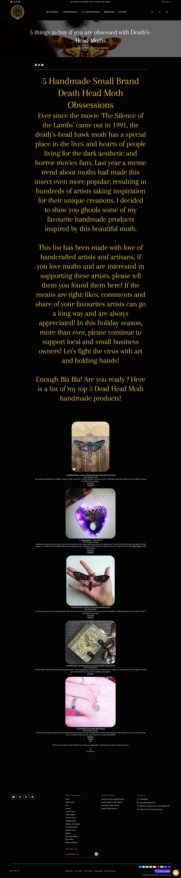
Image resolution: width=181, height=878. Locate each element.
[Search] (152, 12)
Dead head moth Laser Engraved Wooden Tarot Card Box (96, 665)
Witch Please (137, 546)
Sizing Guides (69, 802)
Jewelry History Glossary (109, 808)
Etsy (90, 741)
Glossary (68, 808)
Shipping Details (70, 821)
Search (67, 799)
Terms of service (88, 871)
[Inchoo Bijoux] (17, 12)
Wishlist (68, 833)
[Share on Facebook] (36, 64)
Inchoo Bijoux (155, 875)
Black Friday (69, 839)
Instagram (90, 485)
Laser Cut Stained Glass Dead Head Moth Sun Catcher (98, 475)
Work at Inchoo (70, 830)
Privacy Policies (70, 815)
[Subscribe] (96, 854)
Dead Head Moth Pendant (96, 728)
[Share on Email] (42, 64)
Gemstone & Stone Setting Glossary (112, 799)
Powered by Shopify (165, 875)
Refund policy (69, 871)
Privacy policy (78, 871)
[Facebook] (11, 2)
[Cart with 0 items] (167, 12)
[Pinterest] (19, 2)
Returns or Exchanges (72, 824)
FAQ (66, 805)
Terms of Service (70, 818)
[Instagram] (14, 2)
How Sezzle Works (71, 827)
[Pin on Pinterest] (39, 64)
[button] (167, 12)
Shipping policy (98, 871)
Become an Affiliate (71, 836)
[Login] (159, 12)
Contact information (110, 871)
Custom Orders (70, 811)
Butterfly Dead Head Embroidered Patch (97, 607)
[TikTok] (16, 2)
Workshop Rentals (71, 842)
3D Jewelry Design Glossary (110, 805)
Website (90, 739)
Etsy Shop (90, 483)
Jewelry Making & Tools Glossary (111, 802)
